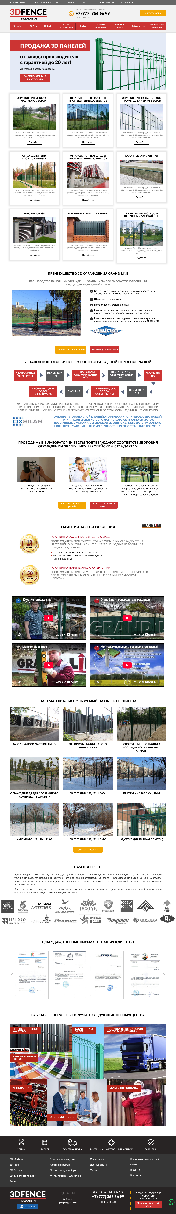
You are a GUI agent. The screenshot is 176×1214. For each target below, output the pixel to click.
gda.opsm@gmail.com (68, 1203)
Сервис (71, 3)
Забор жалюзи (138, 26)
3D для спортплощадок (66, 26)
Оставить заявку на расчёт (72, 505)
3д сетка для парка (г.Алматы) (141, 839)
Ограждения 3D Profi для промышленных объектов (88, 99)
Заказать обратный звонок (104, 505)
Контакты (127, 3)
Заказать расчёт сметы (104, 350)
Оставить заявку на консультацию (35, 77)
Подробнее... (34, 142)
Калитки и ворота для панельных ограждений (141, 215)
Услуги (87, 3)
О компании (18, 3)
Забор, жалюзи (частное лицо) (34, 744)
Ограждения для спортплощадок (34, 157)
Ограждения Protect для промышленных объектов (88, 157)
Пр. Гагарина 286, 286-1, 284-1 (141, 793)
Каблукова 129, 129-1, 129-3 (34, 839)
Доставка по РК (99, 1165)
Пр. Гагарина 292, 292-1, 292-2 (88, 839)
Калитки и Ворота (119, 26)
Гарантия (135, 1170)
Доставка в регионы (46, 3)
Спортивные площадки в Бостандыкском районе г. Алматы (141, 747)
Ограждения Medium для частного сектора (34, 99)
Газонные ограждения (100, 26)
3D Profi (33, 26)
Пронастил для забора (63, 1170)
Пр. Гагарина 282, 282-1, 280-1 (88, 793)
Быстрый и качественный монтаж (145, 1162)
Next (164, 975)
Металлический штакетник (157, 26)
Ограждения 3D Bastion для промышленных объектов (142, 99)
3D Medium (18, 26)
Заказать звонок (153, 13)
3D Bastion (49, 26)
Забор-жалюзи (34, 213)
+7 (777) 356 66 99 (93, 14)
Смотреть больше (88, 849)
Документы (106, 3)
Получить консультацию (71, 349)
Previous (12, 975)
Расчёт (45, 1149)
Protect (83, 26)
